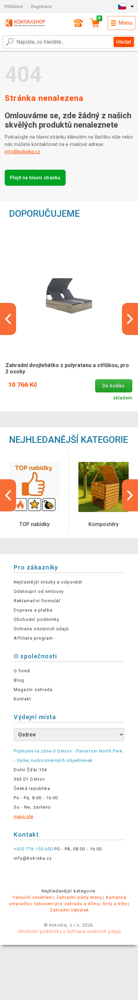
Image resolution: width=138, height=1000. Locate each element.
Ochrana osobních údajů (41, 628)
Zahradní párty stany (79, 897)
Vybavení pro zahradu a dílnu (66, 903)
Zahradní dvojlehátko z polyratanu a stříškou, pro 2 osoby (67, 368)
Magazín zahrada (33, 689)
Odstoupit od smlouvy (39, 591)
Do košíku (113, 386)
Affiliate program (33, 638)
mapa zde (23, 816)
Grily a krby (115, 903)
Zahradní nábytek (69, 909)
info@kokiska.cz (22, 152)
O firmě (22, 670)
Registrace (41, 6)
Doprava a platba (33, 610)
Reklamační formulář (37, 600)
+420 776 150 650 (33, 848)
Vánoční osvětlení (33, 897)
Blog (19, 680)
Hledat (123, 42)
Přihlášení (13, 6)
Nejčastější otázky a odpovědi (48, 582)
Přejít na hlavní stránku (35, 178)
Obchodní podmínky (36, 619)
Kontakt (22, 698)
